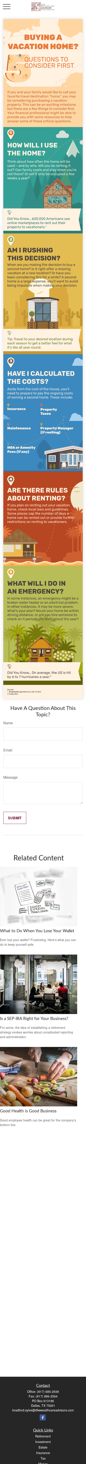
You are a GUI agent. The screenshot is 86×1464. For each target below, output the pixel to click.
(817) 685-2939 (48, 1391)
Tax (43, 1458)
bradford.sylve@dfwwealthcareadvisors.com (43, 1410)
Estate (43, 1447)
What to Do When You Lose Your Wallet (37, 931)
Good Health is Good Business (28, 1111)
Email (7, 750)
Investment (43, 1441)
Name (8, 722)
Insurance (43, 1453)
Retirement (43, 1436)
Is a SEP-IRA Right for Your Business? (34, 1019)
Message (10, 777)
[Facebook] (43, 1417)
